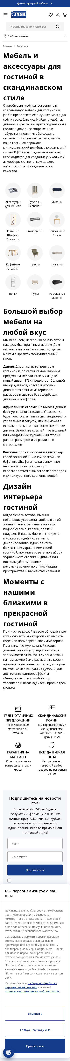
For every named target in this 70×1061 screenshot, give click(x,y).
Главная (7, 46)
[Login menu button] (57, 14)
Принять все (35, 1046)
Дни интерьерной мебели (32, 3)
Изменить (35, 1014)
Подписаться (35, 870)
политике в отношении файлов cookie (32, 991)
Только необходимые (35, 1030)
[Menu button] (5, 15)
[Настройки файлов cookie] (8, 1052)
